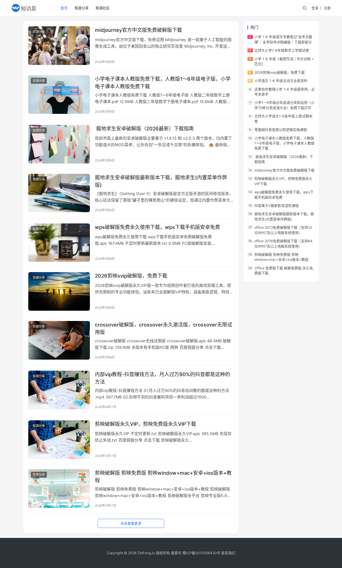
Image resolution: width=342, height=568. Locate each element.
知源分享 (82, 8)
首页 (64, 8)
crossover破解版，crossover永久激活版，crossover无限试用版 (163, 328)
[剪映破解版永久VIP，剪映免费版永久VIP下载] (59, 439)
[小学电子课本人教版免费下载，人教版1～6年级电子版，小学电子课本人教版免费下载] (59, 94)
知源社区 (103, 8)
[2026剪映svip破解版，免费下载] (59, 291)
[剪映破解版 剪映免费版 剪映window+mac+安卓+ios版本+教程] (59, 488)
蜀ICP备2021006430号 (201, 553)
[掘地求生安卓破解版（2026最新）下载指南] (59, 144)
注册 (327, 8)
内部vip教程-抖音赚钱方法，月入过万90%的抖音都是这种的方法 (162, 378)
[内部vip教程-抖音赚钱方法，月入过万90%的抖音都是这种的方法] (59, 390)
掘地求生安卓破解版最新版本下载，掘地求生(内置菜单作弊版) (161, 181)
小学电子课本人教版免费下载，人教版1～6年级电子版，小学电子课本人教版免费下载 (163, 82)
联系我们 (228, 553)
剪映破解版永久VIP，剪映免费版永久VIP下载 (145, 424)
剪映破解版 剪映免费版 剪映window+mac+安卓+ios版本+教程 (163, 476)
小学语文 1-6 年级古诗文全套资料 (280, 80)
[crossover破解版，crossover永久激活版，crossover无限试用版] (59, 340)
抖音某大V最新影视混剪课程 (276, 205)
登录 (314, 8)
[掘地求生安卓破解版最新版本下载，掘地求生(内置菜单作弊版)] (59, 193)
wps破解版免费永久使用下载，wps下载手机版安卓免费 (157, 227)
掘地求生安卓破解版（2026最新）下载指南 (144, 129)
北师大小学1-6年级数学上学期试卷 (281, 50)
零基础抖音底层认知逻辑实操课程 (280, 129)
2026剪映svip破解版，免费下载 (131, 276)
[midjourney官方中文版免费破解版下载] (59, 45)
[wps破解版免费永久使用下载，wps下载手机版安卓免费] (59, 242)
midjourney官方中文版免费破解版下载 (138, 30)
